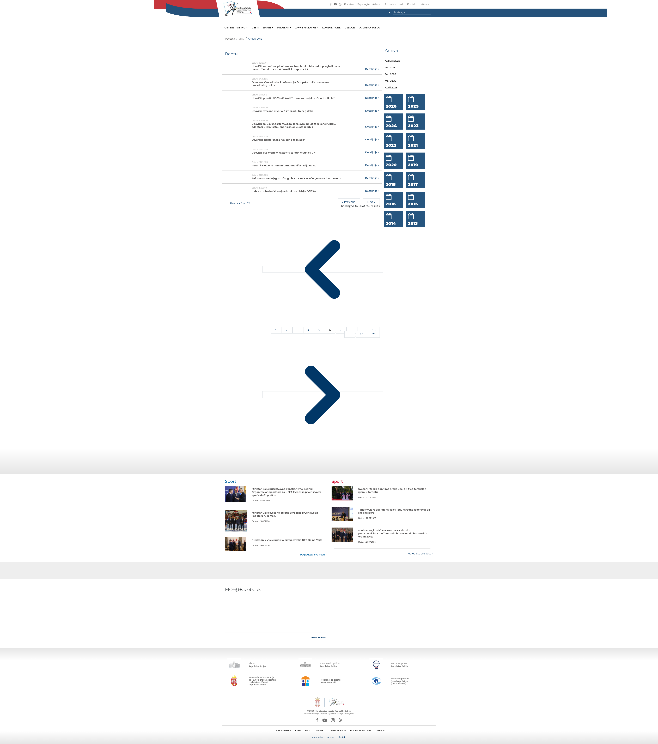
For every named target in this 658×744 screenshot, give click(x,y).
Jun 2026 (390, 74)
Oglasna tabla (369, 27)
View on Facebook (318, 637)
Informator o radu (393, 4)
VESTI (298, 730)
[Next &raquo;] (322, 394)
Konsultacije (331, 27)
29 (373, 334)
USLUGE (380, 730)
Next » (371, 202)
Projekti (283, 27)
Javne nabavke (305, 27)
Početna (349, 4)
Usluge (350, 27)
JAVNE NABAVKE (338, 730)
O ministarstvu (235, 27)
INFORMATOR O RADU (361, 730)
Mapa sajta (363, 4)
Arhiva (376, 4)
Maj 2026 (390, 80)
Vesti (255, 27)
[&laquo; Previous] (322, 269)
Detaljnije (371, 69)
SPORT (308, 730)
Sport (267, 27)
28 (362, 334)
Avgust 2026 (392, 60)
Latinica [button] (424, 4)
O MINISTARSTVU (282, 730)
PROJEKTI (320, 730)
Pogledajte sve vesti (313, 554)
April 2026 (391, 87)
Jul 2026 (390, 67)
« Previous (349, 202)
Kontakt (412, 4)
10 (373, 330)
